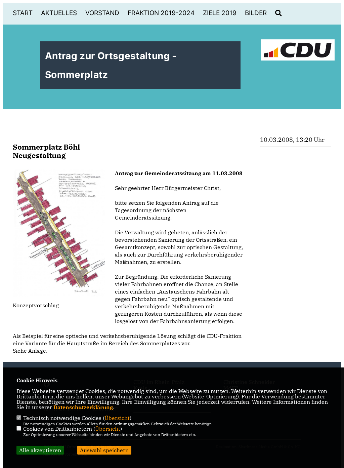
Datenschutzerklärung (83, 407)
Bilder (256, 13)
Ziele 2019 (219, 13)
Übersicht (117, 418)
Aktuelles (59, 13)
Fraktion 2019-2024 (161, 13)
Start (23, 13)
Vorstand (102, 13)
